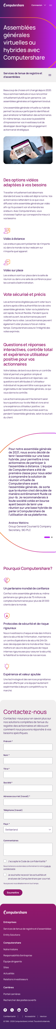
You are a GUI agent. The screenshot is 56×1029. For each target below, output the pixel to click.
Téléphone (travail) (13, 810)
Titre (6, 768)
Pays (6, 824)
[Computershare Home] (15, 912)
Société (7, 782)
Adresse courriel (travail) (16, 796)
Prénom (8, 741)
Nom (6, 755)
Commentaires (10, 840)
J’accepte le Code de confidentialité (27, 861)
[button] (52, 537)
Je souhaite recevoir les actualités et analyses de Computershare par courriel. (29, 876)
